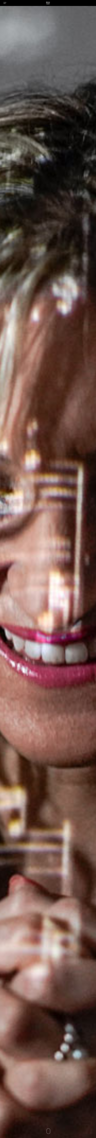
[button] (5, 3)
